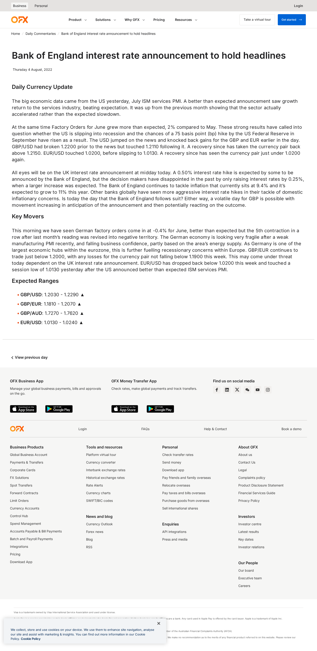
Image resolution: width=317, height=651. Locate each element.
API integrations (174, 532)
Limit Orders (19, 501)
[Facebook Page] (216, 389)
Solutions (103, 20)
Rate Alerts (94, 485)
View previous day (31, 357)
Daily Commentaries (41, 33)
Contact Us (246, 462)
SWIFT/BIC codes (99, 501)
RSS (89, 547)
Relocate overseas (176, 485)
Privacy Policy (249, 501)
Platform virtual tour (101, 455)
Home (15, 33)
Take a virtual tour (257, 19)
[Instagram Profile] (268, 389)
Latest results (248, 532)
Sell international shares (180, 508)
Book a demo (291, 429)
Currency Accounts (24, 508)
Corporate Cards (22, 470)
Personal (41, 6)
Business (19, 6)
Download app (173, 470)
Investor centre (249, 524)
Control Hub (19, 516)
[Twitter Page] (237, 389)
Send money (171, 462)
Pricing (159, 20)
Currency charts (98, 493)
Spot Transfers (21, 485)
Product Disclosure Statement (261, 485)
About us (245, 455)
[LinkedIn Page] (227, 389)
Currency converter (101, 462)
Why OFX (132, 20)
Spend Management (25, 523)
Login (82, 429)
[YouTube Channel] (257, 389)
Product (75, 20)
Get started (288, 19)
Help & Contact (215, 429)
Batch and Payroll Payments (31, 539)
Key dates (245, 539)
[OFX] (19, 19)
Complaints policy (251, 478)
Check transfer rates (177, 455)
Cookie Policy (31, 639)
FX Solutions (19, 478)
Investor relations (251, 547)
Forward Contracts (24, 493)
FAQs (145, 429)
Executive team (250, 578)
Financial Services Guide (256, 493)
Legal (242, 470)
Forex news (94, 532)
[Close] (159, 623)
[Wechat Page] (247, 389)
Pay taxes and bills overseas (183, 493)
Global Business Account (28, 455)
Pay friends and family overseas (186, 478)
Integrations (19, 546)
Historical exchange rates (105, 478)
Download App (21, 562)
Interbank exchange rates (105, 470)
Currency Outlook (99, 524)
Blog (89, 539)
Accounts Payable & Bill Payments (36, 531)
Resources (183, 20)
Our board (246, 570)
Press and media (175, 539)
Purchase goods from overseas (185, 501)
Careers (244, 586)
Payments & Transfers (26, 462)
